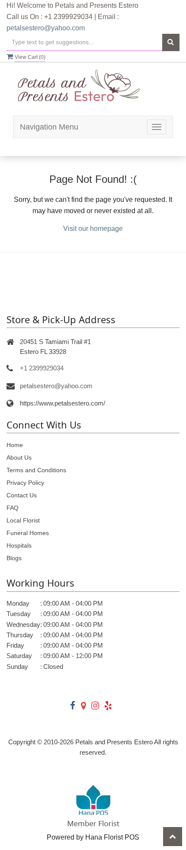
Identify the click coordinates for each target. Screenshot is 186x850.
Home (14, 444)
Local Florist (23, 520)
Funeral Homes (27, 532)
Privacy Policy (25, 482)
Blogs (14, 558)
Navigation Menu (49, 127)
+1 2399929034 (42, 368)
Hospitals (19, 545)
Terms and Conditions (36, 470)
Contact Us (21, 495)
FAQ (12, 507)
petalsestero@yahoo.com (45, 28)
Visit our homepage (93, 228)
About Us (19, 457)
